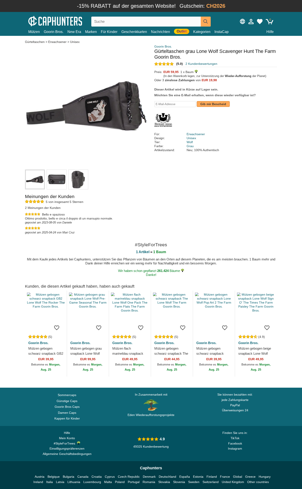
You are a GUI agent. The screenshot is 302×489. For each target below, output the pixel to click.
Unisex (75, 42)
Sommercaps (67, 395)
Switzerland (211, 482)
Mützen (34, 32)
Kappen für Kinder (67, 418)
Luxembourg (92, 482)
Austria (39, 476)
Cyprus (110, 476)
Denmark (149, 476)
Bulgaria (68, 476)
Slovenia (179, 482)
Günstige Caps (67, 401)
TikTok (235, 438)
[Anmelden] (251, 21)
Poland (120, 482)
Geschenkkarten (134, 32)
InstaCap (221, 32)
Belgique (54, 476)
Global (237, 476)
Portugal (134, 482)
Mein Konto (67, 438)
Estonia (198, 476)
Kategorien (201, 32)
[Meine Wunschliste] (260, 21)
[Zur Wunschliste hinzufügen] (56, 327)
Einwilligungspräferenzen (67, 448)
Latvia (60, 482)
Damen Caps (67, 412)
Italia (49, 482)
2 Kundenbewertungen (201, 63)
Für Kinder (109, 32)
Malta (108, 482)
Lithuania (73, 482)
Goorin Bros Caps (67, 406)
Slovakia (164, 482)
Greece (250, 476)
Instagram (235, 448)
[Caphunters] (67, 20)
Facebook (235, 443)
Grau (190, 146)
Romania (149, 482)
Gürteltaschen (35, 42)
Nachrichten (160, 32)
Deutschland (167, 476)
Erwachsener (57, 42)
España (184, 476)
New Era (74, 32)
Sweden (193, 482)
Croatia (97, 476)
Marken (91, 32)
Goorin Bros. (53, 32)
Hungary (265, 476)
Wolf (190, 142)
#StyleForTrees (65, 443)
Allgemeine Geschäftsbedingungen (67, 454)
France (225, 476)
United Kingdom (233, 482)
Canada (82, 476)
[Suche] (206, 22)
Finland (211, 476)
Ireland (38, 482)
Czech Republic (129, 476)
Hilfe (270, 32)
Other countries (258, 482)
